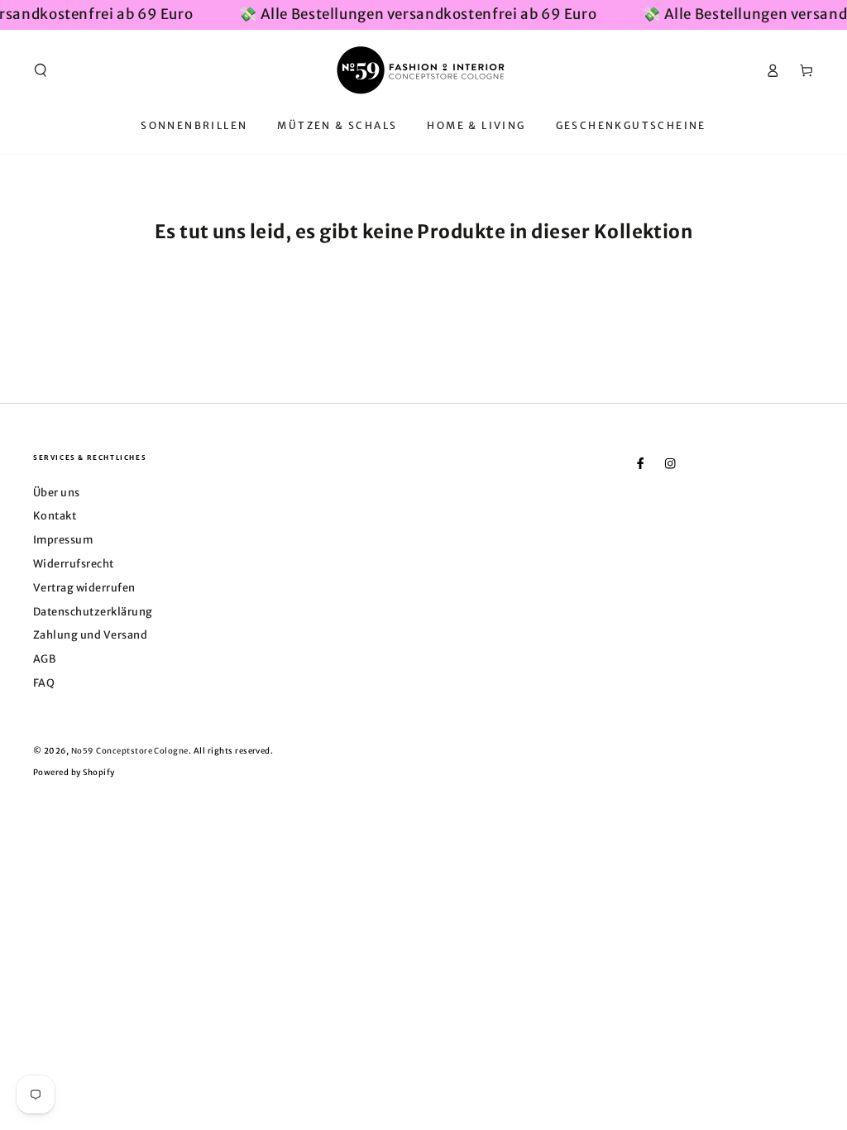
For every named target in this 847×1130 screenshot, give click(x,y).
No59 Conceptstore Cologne (130, 751)
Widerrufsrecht (73, 563)
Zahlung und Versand (90, 634)
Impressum (63, 539)
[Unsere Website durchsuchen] (40, 69)
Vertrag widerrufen (84, 587)
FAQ (44, 682)
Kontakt (54, 515)
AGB (44, 658)
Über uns (56, 492)
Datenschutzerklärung (93, 611)
